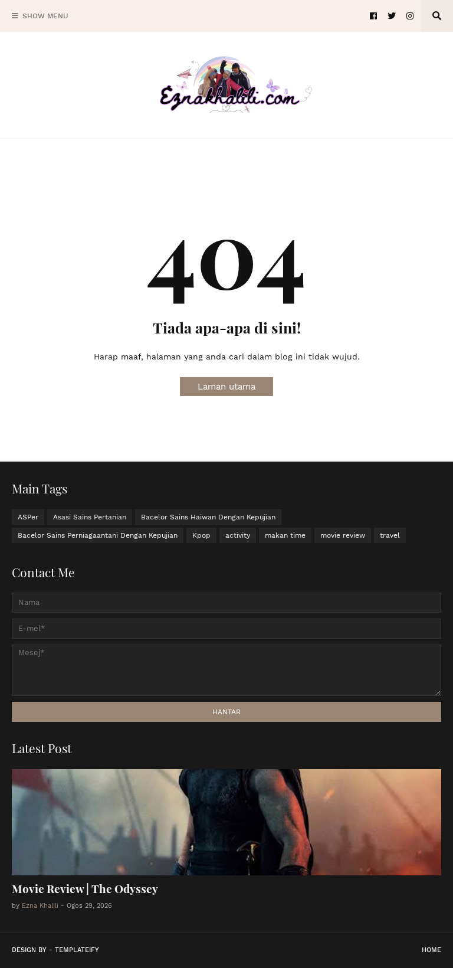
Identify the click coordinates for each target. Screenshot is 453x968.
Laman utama (226, 386)
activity (237, 535)
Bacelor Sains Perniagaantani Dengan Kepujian (98, 535)
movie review (342, 535)
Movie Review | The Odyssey (85, 888)
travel (390, 535)
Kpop (201, 535)
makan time (285, 535)
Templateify (77, 950)
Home (431, 950)
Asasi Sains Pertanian (89, 517)
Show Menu (45, 16)
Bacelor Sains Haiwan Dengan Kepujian (208, 517)
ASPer (28, 517)
